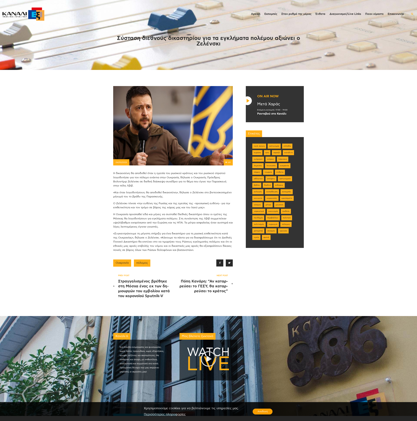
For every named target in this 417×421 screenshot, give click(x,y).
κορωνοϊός (272, 198)
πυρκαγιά (273, 224)
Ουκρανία (122, 263)
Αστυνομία (274, 146)
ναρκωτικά (259, 211)
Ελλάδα (287, 146)
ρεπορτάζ (258, 231)
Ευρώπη (257, 153)
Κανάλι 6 (288, 153)
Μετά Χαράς (268, 104)
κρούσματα (286, 198)
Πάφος (257, 172)
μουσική (279, 205)
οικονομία (273, 211)
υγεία (256, 237)
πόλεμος (142, 263)
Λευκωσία (271, 166)
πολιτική (287, 218)
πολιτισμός (259, 224)
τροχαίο (283, 231)
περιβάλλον (272, 218)
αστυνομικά (285, 179)
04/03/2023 (121, 162)
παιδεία (285, 211)
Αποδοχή (263, 411)
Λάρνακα (282, 159)
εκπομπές (286, 192)
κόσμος (257, 205)
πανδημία (258, 218)
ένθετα (279, 172)
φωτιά (266, 237)
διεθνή (267, 185)
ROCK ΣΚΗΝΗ (259, 146)
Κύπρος (270, 159)
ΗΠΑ (267, 153)
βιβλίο (257, 185)
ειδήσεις (279, 185)
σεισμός (271, 231)
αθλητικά (258, 179)
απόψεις (271, 179)
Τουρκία (268, 172)
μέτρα (268, 205)
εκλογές (258, 192)
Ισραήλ (276, 153)
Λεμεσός (258, 166)
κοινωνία (258, 198)
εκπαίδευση (272, 192)
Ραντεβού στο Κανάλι (271, 113)
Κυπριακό (258, 159)
